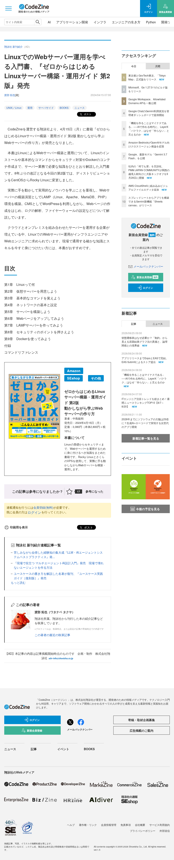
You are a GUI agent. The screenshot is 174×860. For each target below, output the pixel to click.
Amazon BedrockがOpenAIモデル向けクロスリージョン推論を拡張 (149, 144)
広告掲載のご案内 (141, 730)
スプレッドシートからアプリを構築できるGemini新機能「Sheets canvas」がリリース (148, 201)
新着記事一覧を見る (145, 438)
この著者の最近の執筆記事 (52, 635)
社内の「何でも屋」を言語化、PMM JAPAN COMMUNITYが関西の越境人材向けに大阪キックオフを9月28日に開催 (149, 171)
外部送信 (165, 830)
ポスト (87, 114)
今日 (133, 66)
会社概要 (140, 824)
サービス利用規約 (159, 824)
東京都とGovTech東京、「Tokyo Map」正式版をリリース (147, 77)
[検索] (37, 22)
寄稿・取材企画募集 (141, 720)
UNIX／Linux (13, 107)
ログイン (34, 512)
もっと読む (18, 582)
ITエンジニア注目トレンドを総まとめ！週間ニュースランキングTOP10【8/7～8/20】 (146, 402)
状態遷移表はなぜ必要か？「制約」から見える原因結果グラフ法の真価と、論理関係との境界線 (144, 341)
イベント (63, 749)
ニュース (79, 107)
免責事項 (126, 824)
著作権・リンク (88, 824)
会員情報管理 (108, 824)
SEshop (73, 378)
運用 (29, 107)
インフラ (100, 22)
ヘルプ (71, 824)
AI (49, 22)
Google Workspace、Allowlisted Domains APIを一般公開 (147, 101)
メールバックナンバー (148, 266)
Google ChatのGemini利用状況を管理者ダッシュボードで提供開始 (148, 113)
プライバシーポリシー (142, 830)
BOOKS (64, 107)
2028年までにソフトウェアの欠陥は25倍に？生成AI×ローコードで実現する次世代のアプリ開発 (145, 423)
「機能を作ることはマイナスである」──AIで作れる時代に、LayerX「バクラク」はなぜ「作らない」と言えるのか (148, 128)
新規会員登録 (147, 277)
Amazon (73, 370)
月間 (157, 66)
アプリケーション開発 (72, 22)
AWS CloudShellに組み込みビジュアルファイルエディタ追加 (148, 187)
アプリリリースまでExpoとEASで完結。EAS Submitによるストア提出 (145, 360)
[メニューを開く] (8, 8)
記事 (133, 324)
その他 (96, 378)
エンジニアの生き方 (126, 22)
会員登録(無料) (43, 507)
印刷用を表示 (19, 527)
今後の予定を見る (148, 509)
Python (151, 22)
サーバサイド (46, 107)
